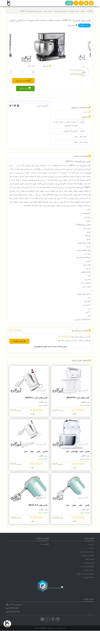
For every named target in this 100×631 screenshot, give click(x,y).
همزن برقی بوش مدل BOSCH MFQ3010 (36, 452)
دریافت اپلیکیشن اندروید (87, 552)
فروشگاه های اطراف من (87, 566)
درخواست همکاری (88, 570)
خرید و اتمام (24, 88)
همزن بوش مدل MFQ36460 (78, 397)
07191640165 (13, 608)
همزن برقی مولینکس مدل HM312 (78, 452)
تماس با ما (91, 544)
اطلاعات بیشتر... (84, 405)
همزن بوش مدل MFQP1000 (37, 397)
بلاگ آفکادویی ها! (89, 577)
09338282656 (13, 612)
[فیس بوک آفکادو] (47, 619)
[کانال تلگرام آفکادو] (52, 619)
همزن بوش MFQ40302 (38, 505)
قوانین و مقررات (89, 559)
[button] (86, 3)
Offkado (43, 628)
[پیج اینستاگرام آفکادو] (57, 619)
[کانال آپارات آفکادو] (42, 619)
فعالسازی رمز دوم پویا (87, 555)
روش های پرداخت (88, 563)
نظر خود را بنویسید (19, 341)
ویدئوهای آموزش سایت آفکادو (85, 574)
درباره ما (91, 548)
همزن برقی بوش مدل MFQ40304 (78, 505)
